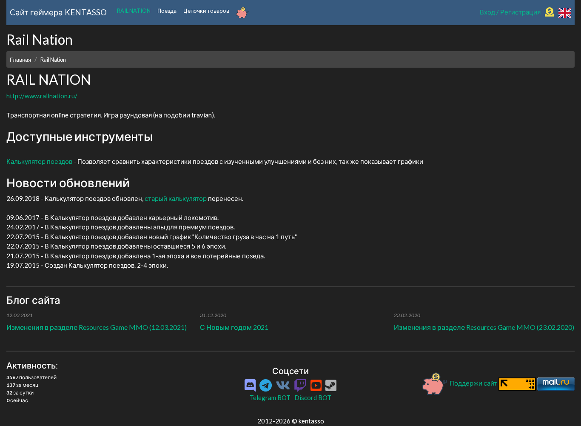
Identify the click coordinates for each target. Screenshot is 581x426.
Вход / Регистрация (510, 12)
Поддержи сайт (473, 383)
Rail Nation (53, 59)
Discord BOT (312, 397)
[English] (564, 12)
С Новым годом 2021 (234, 327)
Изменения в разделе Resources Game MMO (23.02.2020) (484, 327)
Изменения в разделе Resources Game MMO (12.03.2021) (96, 327)
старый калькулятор (176, 198)
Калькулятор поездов (39, 161)
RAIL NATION (134, 10)
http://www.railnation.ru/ (41, 96)
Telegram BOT (270, 397)
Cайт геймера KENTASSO (58, 12)
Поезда (167, 10)
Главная (20, 59)
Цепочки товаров (206, 10)
